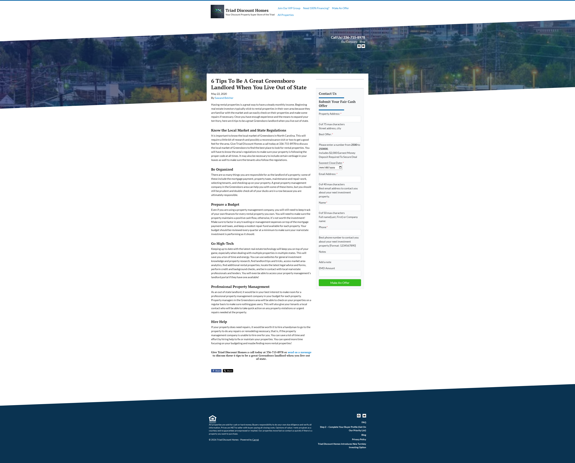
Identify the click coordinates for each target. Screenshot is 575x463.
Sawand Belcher (224, 97)
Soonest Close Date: (331, 162)
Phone (323, 227)
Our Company (349, 41)
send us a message (299, 352)
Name (323, 202)
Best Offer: (326, 134)
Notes (322, 251)
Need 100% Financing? (316, 8)
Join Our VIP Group (289, 8)
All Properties (286, 14)
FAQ (364, 422)
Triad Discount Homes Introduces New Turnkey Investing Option (342, 445)
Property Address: (330, 113)
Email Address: (328, 174)
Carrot (255, 439)
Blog (362, 41)
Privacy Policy (359, 439)
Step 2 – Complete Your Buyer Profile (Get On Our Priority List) (343, 429)
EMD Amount (327, 268)
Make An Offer (340, 8)
